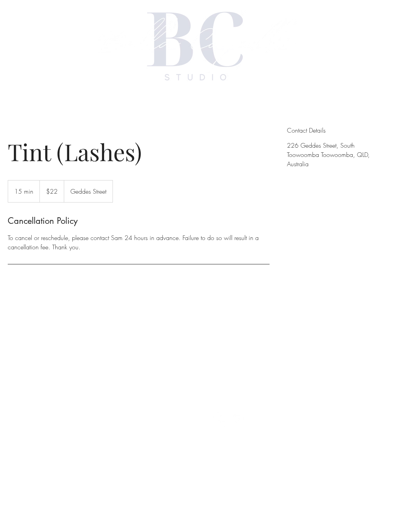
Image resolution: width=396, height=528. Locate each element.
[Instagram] (238, 419)
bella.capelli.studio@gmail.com (253, 359)
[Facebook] (220, 419)
